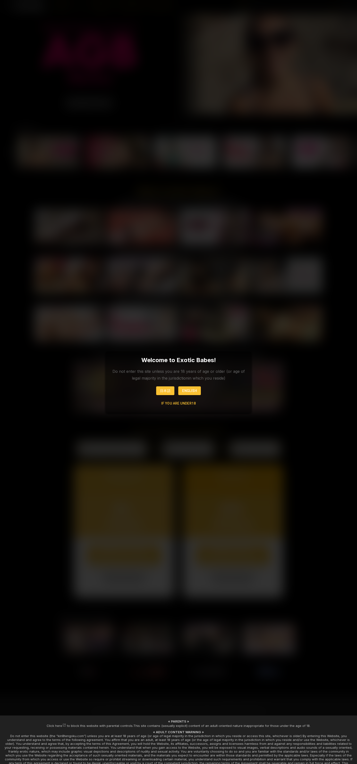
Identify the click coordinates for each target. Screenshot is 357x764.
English (189, 391)
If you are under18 (178, 403)
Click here (54, 726)
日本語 (165, 391)
